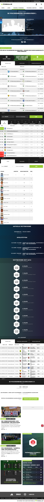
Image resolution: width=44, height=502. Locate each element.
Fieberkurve (25, 123)
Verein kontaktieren (30, 398)
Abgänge (36, 161)
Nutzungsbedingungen (15, 498)
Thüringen (24, 11)
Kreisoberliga (30, 19)
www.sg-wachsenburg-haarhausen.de (11, 398)
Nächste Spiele (8, 63)
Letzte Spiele (22, 63)
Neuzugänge (22, 161)
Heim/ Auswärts (18, 123)
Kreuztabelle (32, 123)
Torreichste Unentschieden (22, 341)
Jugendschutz (21, 498)
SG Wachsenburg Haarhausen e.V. (22, 381)
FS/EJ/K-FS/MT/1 (27, 231)
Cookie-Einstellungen (34, 498)
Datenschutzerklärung (8, 498)
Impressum (2, 498)
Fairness (39, 123)
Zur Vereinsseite (22, 14)
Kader (8, 161)
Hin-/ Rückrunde (11, 123)
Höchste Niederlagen (36, 341)
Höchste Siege (7, 341)
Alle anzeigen (21, 337)
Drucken (40, 157)
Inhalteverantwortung (27, 498)
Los (36, 116)
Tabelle (4, 123)
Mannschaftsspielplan (36, 63)
